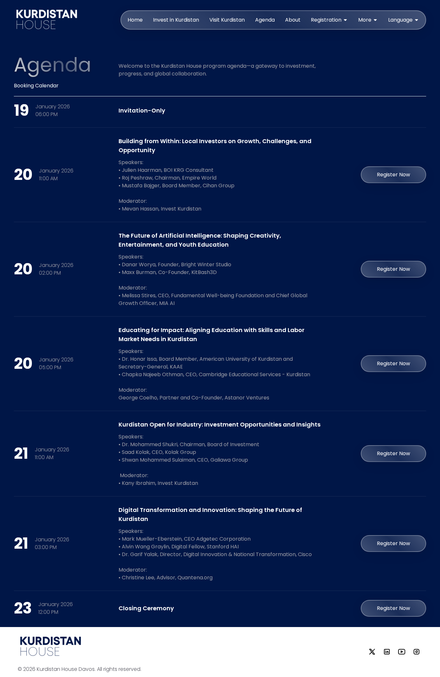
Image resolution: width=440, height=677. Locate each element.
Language (400, 20)
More (364, 20)
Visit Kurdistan (227, 20)
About (293, 20)
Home (135, 20)
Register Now (393, 174)
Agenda (265, 20)
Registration (326, 20)
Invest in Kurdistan (176, 20)
